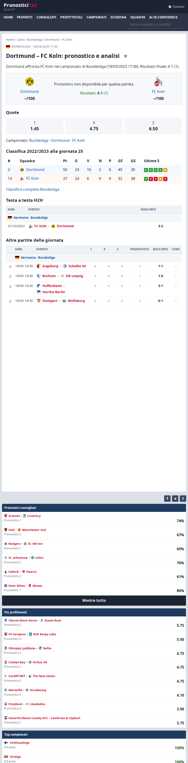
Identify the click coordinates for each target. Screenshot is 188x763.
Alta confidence (163, 17)
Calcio (21, 39)
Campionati (96, 17)
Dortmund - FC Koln (58, 39)
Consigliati (46, 17)
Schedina (118, 17)
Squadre (137, 17)
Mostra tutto (94, 600)
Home (8, 17)
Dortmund (29, 91)
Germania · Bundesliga (31, 218)
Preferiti (24, 17)
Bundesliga (34, 39)
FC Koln (158, 91)
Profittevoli (71, 17)
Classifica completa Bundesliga (32, 189)
